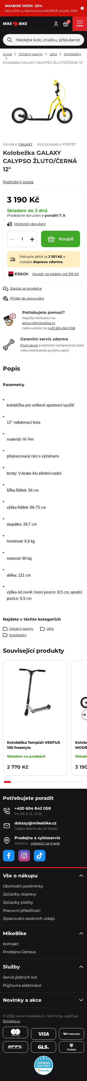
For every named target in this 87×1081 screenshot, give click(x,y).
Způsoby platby (18, 902)
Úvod (7, 54)
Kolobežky (72, 54)
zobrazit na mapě (45, 843)
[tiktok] (39, 855)
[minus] (12, 239)
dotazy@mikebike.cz (38, 323)
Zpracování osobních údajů (29, 918)
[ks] (22, 239)
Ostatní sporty (31, 54)
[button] (82, 8)
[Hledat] (10, 40)
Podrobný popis (18, 182)
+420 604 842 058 (61, 328)
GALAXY (25, 144)
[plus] (32, 239)
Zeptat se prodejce (26, 288)
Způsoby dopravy (19, 894)
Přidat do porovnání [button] (27, 298)
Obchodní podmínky (23, 886)
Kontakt (11, 944)
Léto (53, 54)
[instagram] (24, 855)
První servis (29, 345)
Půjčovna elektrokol (22, 985)
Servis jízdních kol (20, 977)
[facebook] (8, 855)
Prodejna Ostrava (19, 952)
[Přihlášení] (56, 23)
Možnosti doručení (30, 224)
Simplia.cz (11, 1021)
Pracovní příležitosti (21, 910)
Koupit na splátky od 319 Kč (55, 274)
